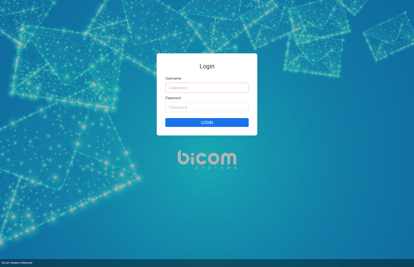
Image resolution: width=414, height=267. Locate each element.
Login (207, 122)
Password (173, 98)
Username (173, 78)
